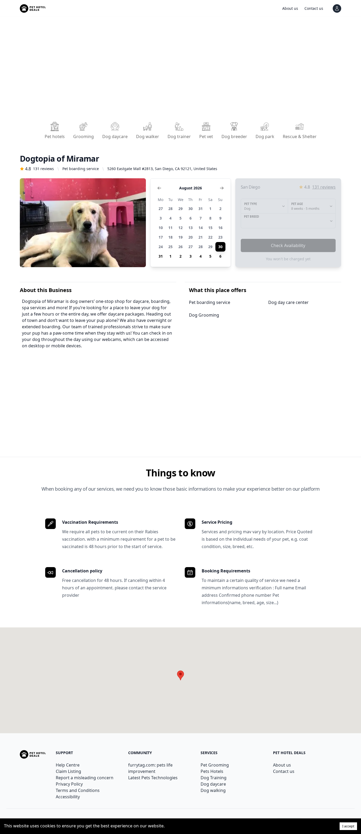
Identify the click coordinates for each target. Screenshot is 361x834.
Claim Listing (68, 771)
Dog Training (213, 778)
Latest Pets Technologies (153, 778)
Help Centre (68, 765)
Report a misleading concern (84, 778)
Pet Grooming (215, 765)
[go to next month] (221, 188)
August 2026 (190, 187)
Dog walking (213, 790)
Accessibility (68, 797)
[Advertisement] (178, 71)
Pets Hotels (212, 771)
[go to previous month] (159, 188)
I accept (348, 826)
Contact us (283, 771)
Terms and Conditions (78, 790)
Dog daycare (213, 784)
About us (282, 765)
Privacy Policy (69, 784)
